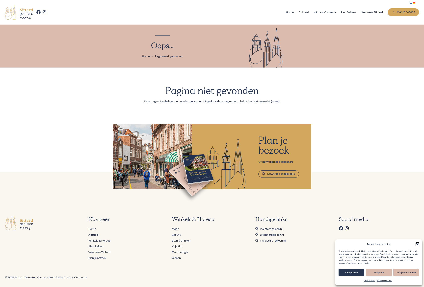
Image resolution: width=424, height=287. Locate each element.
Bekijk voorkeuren (406, 272)
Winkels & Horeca (325, 12)
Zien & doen (348, 12)
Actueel (304, 12)
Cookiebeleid (369, 280)
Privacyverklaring (384, 280)
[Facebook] (38, 12)
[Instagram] (44, 12)
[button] (417, 244)
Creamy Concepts (75, 277)
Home (290, 12)
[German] (414, 2)
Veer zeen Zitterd (372, 12)
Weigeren (379, 272)
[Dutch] (411, 2)
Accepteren (351, 272)
